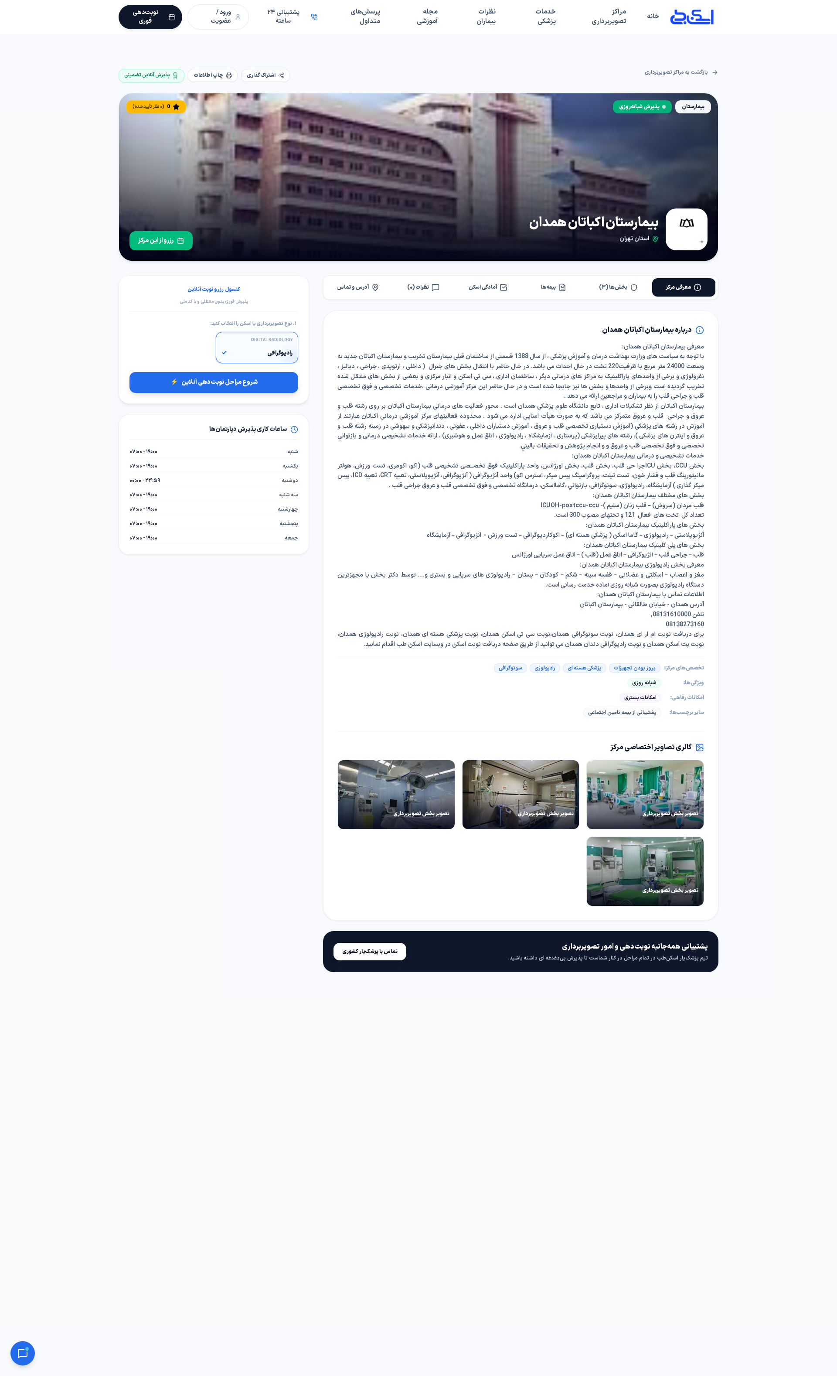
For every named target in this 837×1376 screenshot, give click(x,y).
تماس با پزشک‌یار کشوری (370, 952)
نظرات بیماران (486, 17)
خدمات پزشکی (545, 17)
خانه (653, 17)
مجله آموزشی (427, 17)
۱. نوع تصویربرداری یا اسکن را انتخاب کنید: (253, 324)
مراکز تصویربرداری (609, 17)
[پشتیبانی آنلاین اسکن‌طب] (22, 1353)
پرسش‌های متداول (365, 17)
